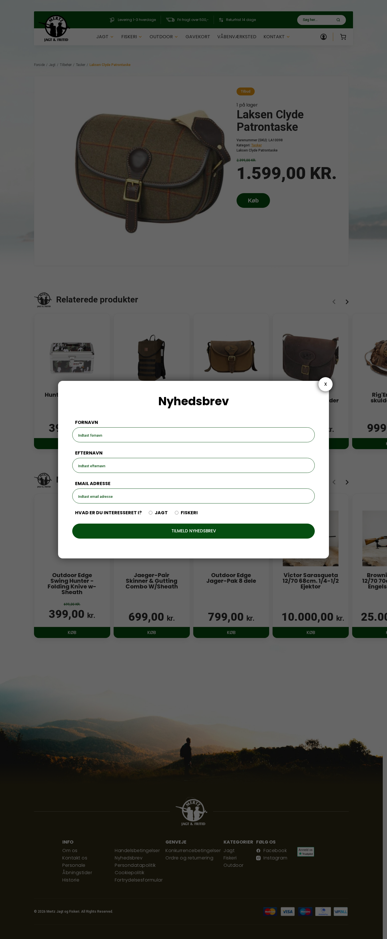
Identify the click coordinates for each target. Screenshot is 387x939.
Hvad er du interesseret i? (108, 513)
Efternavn (89, 453)
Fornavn (86, 422)
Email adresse (92, 483)
